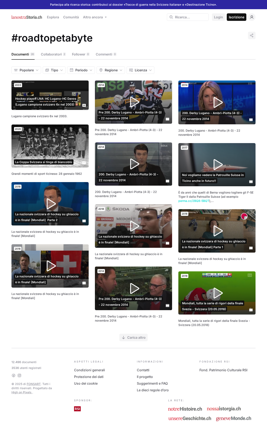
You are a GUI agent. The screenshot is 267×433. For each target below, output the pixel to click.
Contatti (143, 370)
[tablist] (133, 54)
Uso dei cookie (86, 383)
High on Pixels (21, 392)
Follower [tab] (80, 54)
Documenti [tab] (22, 54)
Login (218, 17)
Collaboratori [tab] (53, 54)
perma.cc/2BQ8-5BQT (193, 201)
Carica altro (136, 337)
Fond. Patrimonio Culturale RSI (223, 370)
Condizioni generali (89, 370)
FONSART (34, 384)
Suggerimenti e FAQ (152, 383)
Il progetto (145, 377)
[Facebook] (13, 375)
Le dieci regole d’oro (153, 390)
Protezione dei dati (88, 377)
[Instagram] (19, 375)
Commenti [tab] (106, 54)
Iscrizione (236, 17)
